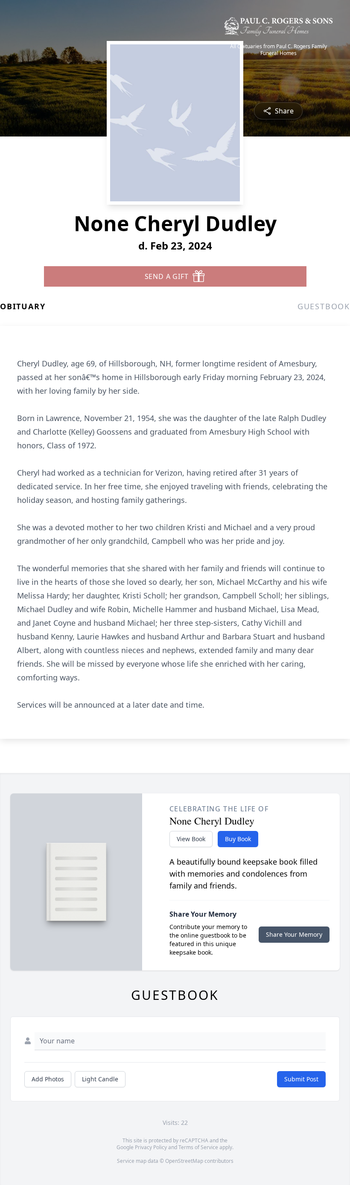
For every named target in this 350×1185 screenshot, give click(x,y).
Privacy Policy (151, 1147)
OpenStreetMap (184, 1161)
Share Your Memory (294, 934)
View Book (191, 839)
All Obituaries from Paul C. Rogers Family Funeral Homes (278, 50)
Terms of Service (198, 1147)
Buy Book (238, 839)
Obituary (22, 306)
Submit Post (301, 1079)
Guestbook (324, 306)
